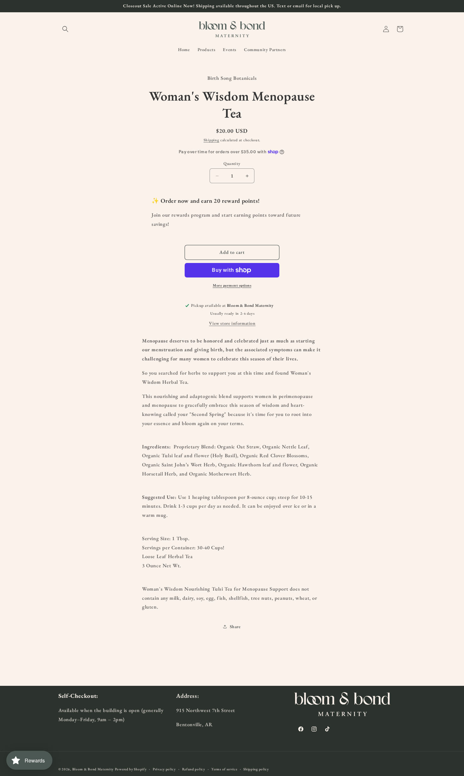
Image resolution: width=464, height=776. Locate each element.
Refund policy (193, 769)
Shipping (211, 140)
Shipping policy (256, 769)
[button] (65, 29)
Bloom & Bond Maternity (93, 769)
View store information (232, 323)
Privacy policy (164, 769)
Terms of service (224, 769)
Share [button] (235, 626)
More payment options (232, 285)
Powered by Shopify (131, 769)
